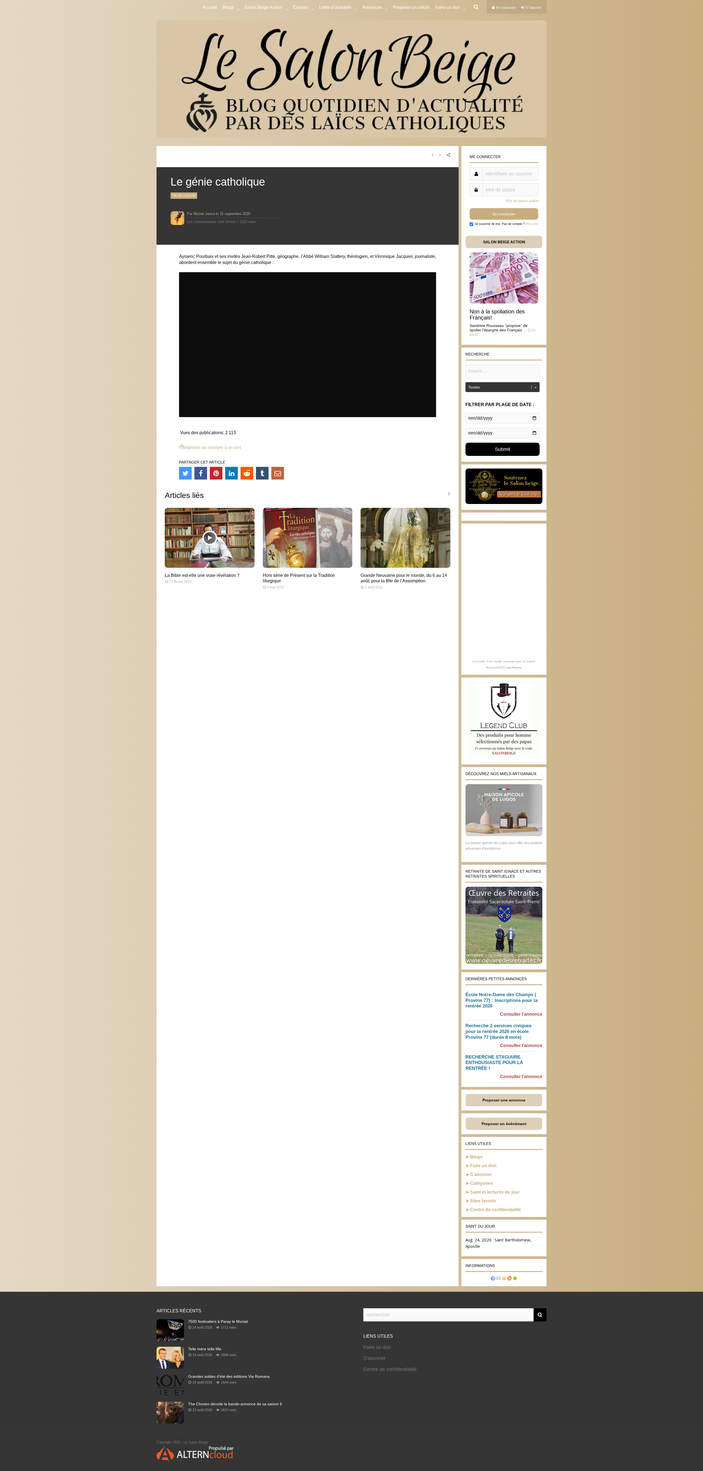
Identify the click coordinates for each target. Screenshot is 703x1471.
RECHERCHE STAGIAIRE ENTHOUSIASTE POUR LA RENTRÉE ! (494, 1062)
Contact (300, 7)
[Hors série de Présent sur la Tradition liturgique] (308, 566)
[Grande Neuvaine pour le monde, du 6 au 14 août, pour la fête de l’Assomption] (405, 566)
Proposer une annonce (503, 1100)
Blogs (228, 7)
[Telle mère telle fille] (170, 1367)
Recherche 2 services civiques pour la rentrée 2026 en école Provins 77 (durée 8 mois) (498, 1031)
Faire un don (483, 1165)
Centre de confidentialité (495, 1209)
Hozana (517, 667)
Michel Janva (204, 214)
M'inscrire (531, 223)
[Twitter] (185, 473)
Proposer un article (411, 7)
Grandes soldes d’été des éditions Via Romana (229, 1376)
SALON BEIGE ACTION (504, 242)
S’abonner (481, 1174)
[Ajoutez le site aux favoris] (504, 1279)
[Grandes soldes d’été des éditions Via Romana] (170, 1394)
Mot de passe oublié (522, 201)
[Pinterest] (216, 473)
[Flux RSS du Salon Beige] (509, 1279)
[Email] (277, 473)
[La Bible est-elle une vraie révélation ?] (210, 566)
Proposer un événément (504, 1124)
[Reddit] (247, 473)
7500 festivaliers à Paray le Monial (218, 1321)
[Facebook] (200, 473)
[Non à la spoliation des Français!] (504, 302)
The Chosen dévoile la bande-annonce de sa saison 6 (235, 1404)
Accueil (209, 7)
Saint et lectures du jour (495, 1192)
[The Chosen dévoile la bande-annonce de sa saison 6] (170, 1422)
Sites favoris (483, 1201)
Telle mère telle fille (204, 1349)
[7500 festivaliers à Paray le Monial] (170, 1339)
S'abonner (374, 1358)
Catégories (481, 1183)
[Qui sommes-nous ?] (493, 1279)
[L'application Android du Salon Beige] (515, 1279)
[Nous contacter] (498, 1279)
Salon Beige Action (263, 7)
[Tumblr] (262, 473)
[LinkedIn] (231, 473)
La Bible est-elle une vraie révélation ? (202, 575)
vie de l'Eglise (184, 195)
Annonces (372, 7)
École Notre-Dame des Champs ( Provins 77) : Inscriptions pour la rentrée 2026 (501, 1000)
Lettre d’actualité (335, 7)
